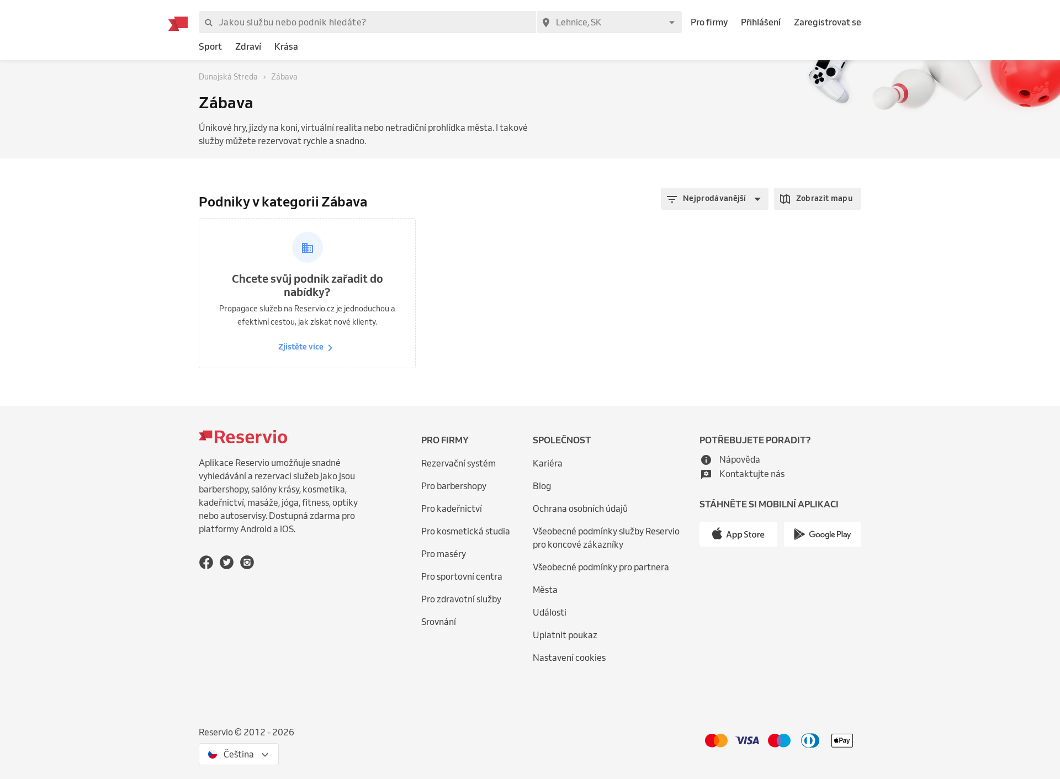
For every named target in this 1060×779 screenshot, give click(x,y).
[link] (210, 47)
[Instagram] (247, 562)
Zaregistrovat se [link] (827, 22)
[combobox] (609, 22)
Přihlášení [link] (761, 22)
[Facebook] (206, 562)
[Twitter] (226, 562)
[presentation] (239, 754)
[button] (714, 199)
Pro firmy (709, 22)
